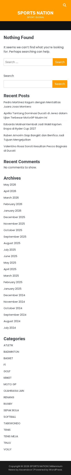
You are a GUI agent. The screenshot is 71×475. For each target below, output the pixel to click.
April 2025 (10, 269)
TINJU (7, 443)
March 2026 (11, 197)
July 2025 (10, 250)
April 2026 (10, 191)
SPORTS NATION (35, 13)
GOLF (7, 371)
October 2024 (13, 308)
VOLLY (7, 449)
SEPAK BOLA (11, 410)
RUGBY (8, 404)
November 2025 (14, 223)
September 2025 (15, 236)
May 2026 (10, 184)
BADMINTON (11, 352)
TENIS (7, 430)
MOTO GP (10, 384)
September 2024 (15, 315)
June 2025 (10, 256)
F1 (5, 365)
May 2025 (10, 263)
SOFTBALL (10, 417)
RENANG (9, 397)
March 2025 (11, 276)
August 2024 (12, 321)
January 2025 (12, 289)
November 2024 (14, 302)
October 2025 (13, 230)
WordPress (55, 469)
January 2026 (12, 210)
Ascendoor (25, 469)
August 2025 (12, 243)
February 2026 (13, 204)
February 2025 (13, 282)
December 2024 (14, 295)
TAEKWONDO (12, 423)
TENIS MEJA (11, 436)
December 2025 (14, 217)
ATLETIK (8, 345)
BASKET (8, 358)
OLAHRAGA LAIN (14, 391)
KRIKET (8, 378)
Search (9, 76)
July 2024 (10, 328)
